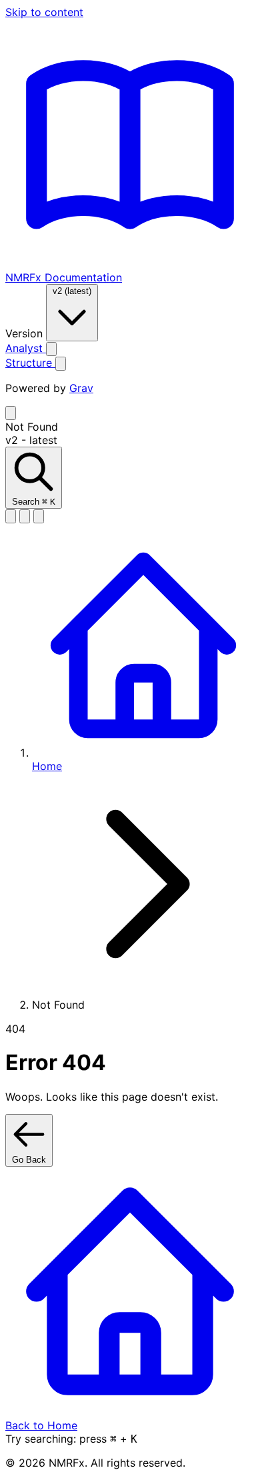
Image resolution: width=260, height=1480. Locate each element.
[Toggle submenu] (51, 349)
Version (25, 333)
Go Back (29, 1160)
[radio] (10, 516)
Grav (81, 388)
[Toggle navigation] (10, 413)
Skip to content (44, 12)
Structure (30, 362)
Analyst (25, 348)
